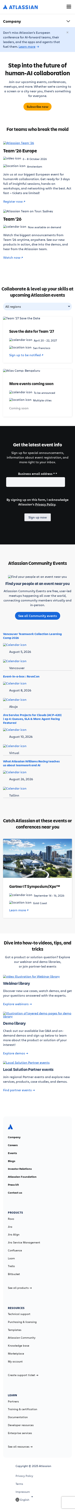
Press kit (13, 1184)
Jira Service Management (24, 1242)
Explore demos (14, 1053)
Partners (13, 1401)
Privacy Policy (45, 504)
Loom (11, 1258)
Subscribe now (37, 107)
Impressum (23, 1491)
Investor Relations (20, 1168)
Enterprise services (20, 1433)
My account (15, 1361)
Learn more (27, 46)
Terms (19, 1483)
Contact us (15, 1192)
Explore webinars (16, 1004)
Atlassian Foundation (22, 1176)
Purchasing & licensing (22, 1322)
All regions (13, 306)
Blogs (11, 1161)
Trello (11, 1266)
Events (12, 1153)
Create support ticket (21, 1375)
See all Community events (37, 616)
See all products (18, 1287)
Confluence (15, 1250)
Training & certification (22, 1409)
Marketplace (16, 1353)
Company (14, 1137)
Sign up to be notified (25, 355)
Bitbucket (14, 1274)
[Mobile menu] (69, 6)
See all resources (18, 1446)
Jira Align (13, 1234)
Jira (10, 1226)
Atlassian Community (21, 1337)
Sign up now (37, 517)
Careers (13, 1145)
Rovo (11, 1218)
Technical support (19, 1314)
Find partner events (17, 1090)
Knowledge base (18, 1345)
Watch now (11, 257)
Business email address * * (37, 473)
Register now (13, 201)
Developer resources (21, 1425)
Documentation (18, 1417)
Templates (14, 1329)
